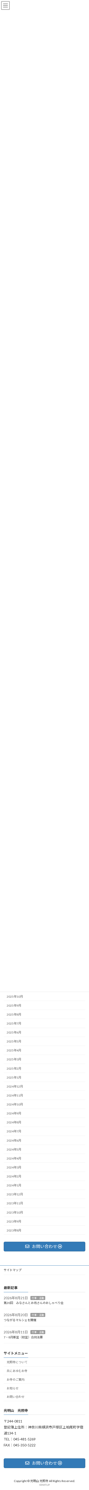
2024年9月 (14, 1113)
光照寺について (17, 1362)
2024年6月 (14, 1140)
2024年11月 (15, 1095)
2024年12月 (15, 1086)
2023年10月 (15, 1212)
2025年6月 (14, 1032)
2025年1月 (14, 1077)
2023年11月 (15, 1203)
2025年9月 (14, 1005)
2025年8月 (14, 1014)
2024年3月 (14, 1167)
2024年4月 (14, 1158)
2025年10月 (15, 996)
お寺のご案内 (15, 1379)
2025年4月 (14, 1050)
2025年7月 (14, 1023)
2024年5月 (14, 1149)
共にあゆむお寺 (17, 1371)
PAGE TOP (82, 1440)
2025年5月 (14, 1041)
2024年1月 (14, 1185)
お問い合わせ (15, 1397)
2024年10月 (15, 1104)
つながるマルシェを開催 (20, 1320)
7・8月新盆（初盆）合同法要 (23, 1337)
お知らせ (13, 1388)
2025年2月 (14, 1068)
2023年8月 (14, 1230)
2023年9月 (14, 1221)
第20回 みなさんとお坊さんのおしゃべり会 (34, 1303)
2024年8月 (14, 1122)
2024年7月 (14, 1131)
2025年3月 (14, 1059)
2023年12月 (15, 1194)
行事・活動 (38, 1297)
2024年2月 (14, 1176)
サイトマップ (13, 1270)
